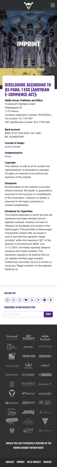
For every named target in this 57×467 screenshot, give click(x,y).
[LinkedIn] (32, 300)
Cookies (47, 462)
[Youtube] (26, 300)
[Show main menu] (52, 5)
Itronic (8, 156)
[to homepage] (28, 5)
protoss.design (13, 146)
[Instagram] (7, 300)
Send (48, 314)
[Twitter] (13, 300)
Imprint (21, 462)
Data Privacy (34, 462)
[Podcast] (51, 300)
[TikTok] (19, 300)
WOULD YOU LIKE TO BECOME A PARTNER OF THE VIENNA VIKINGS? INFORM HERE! (28, 445)
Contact (10, 462)
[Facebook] (38, 300)
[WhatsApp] (44, 300)
